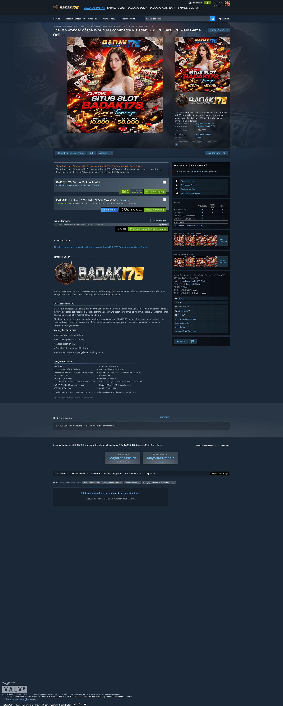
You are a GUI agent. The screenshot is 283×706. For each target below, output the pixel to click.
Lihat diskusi (180, 327)
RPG (198, 281)
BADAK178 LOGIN (137, 7)
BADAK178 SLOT (116, 7)
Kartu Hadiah (66, 705)
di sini (99, 426)
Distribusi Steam (41, 705)
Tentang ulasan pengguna (206, 445)
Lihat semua (164, 417)
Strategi (204, 281)
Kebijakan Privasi (49, 697)
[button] (58, 18)
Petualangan (186, 281)
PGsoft (198, 137)
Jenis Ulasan (60, 473)
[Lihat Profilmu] (227, 3)
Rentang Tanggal (111, 473)
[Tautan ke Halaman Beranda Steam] (66, 10)
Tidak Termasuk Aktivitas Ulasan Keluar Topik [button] (101, 483)
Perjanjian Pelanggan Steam (91, 697)
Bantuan (54, 705)
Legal (61, 697)
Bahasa (94, 473)
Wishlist (225, 19)
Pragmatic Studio (202, 135)
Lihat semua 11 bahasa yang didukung (189, 225)
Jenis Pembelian (78, 473)
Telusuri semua (159, 221)
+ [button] (176, 144)
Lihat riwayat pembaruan (185, 319)
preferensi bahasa (200, 171)
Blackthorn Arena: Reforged (123, 203)
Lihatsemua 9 (222, 261)
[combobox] (177, 18)
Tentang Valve (8, 705)
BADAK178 (216, 3)
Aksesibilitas (72, 697)
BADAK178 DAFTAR (94, 7)
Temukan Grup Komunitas (185, 331)
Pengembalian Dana (114, 697)
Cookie (129, 697)
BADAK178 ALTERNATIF (162, 7)
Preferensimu (224, 445)
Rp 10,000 (217, 6)
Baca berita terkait (182, 323)
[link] (131, 191)
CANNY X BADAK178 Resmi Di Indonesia (91, 203)
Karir (18, 705)
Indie (194, 281)
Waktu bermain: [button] (131, 483)
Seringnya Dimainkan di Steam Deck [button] (157, 483)
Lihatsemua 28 (222, 240)
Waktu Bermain (132, 473)
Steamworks (28, 705)
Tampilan (148, 473)
